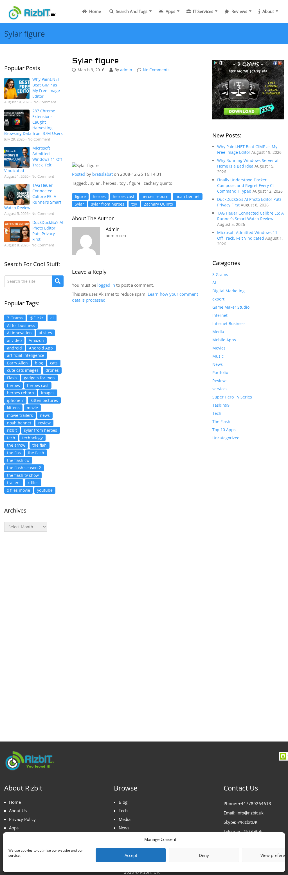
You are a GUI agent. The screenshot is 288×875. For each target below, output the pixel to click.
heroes (13, 385)
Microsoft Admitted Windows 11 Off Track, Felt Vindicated (33, 159)
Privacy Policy (22, 819)
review (44, 423)
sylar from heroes (40, 430)
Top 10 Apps (224, 429)
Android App (41, 348)
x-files (33, 482)
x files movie (18, 490)
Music (218, 356)
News (217, 364)
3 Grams (15, 317)
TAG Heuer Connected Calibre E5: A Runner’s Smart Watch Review (32, 196)
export (218, 299)
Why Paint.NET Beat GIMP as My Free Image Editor (46, 88)
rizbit (12, 430)
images (48, 392)
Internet (220, 315)
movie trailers (20, 415)
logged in (106, 285)
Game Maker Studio (230, 307)
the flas (14, 452)
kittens (13, 407)
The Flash (221, 421)
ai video (14, 340)
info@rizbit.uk (250, 813)
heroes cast (38, 385)
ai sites (45, 332)
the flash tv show (23, 475)
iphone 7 (15, 400)
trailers (14, 482)
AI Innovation (19, 332)
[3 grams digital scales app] (248, 89)
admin (126, 69)
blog (39, 363)
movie (32, 407)
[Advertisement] (34, 630)
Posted (78, 174)
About (267, 11)
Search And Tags (131, 11)
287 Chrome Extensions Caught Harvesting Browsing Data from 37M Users (33, 122)
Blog (123, 802)
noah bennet (19, 423)
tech (11, 437)
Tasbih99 (221, 405)
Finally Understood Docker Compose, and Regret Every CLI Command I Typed (246, 185)
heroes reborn (20, 392)
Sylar (79, 204)
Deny (204, 855)
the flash (36, 452)
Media (218, 331)
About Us (18, 810)
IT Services (202, 11)
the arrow (16, 445)
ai (52, 317)
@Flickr (36, 317)
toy (134, 204)
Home (94, 11)
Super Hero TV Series (232, 397)
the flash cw (18, 460)
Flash (12, 377)
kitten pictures (44, 400)
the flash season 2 (24, 467)
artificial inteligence (25, 355)
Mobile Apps (224, 339)
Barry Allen (17, 363)
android (14, 348)
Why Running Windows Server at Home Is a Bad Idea (248, 163)
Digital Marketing (228, 290)
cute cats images (23, 370)
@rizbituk (253, 831)
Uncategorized (226, 437)
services (220, 388)
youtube (45, 490)
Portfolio (220, 372)
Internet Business (229, 323)
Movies (219, 348)
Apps (170, 11)
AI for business (21, 325)
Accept (131, 855)
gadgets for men (39, 377)
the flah (39, 445)
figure (80, 196)
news (45, 415)
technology (32, 437)
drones (52, 370)
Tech (216, 413)
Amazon (36, 340)
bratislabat (103, 174)
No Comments (156, 69)
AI (214, 282)
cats (54, 363)
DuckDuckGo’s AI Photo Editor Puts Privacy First (47, 231)
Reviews (238, 11)
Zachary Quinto (158, 204)
